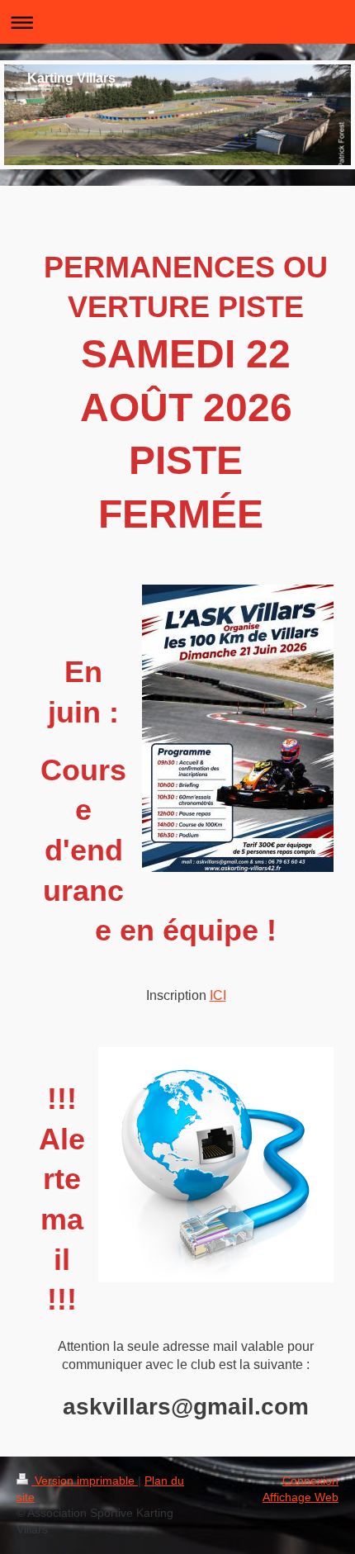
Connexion (310, 1480)
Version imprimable (84, 1480)
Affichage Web (300, 1497)
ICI (218, 995)
